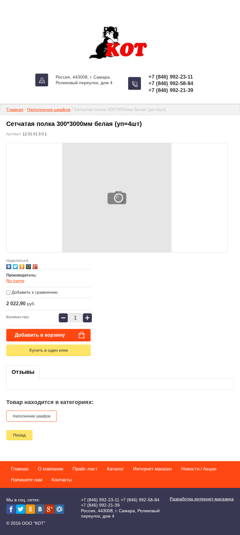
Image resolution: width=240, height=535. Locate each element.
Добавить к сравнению (34, 292)
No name (15, 280)
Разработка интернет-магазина (202, 498)
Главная (15, 109)
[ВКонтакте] (9, 266)
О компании (50, 468)
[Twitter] (16, 266)
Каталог (115, 468)
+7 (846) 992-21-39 (170, 90)
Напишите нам (26, 479)
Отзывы (23, 372)
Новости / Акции (198, 468)
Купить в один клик (48, 350)
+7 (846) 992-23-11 (170, 77)
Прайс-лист (85, 468)
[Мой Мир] (29, 266)
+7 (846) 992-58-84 (170, 83)
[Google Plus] (35, 266)
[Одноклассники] (22, 266)
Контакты (62, 479)
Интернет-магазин (152, 468)
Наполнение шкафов (48, 109)
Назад (19, 434)
